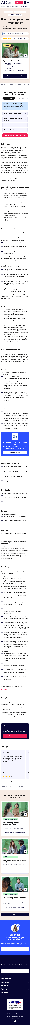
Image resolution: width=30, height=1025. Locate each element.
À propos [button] (4, 989)
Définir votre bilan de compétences (15, 135)
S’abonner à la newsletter (15, 971)
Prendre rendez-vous (15, 735)
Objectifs (13, 84)
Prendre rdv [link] (19, 2)
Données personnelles (17, 1016)
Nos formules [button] (5, 982)
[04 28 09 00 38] (25, 2)
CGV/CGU (8, 1016)
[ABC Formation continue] (6, 2)
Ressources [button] (4, 992)
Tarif (24, 84)
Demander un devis (15, 452)
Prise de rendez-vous (15, 949)
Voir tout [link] (15, 914)
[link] (22, 33)
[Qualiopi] (15, 1009)
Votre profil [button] (4, 985)
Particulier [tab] (9, 98)
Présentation (4, 84)
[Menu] (28, 2)
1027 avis (22, 38)
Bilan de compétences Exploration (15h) (11, 824)
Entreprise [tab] (21, 98)
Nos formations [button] (6, 978)
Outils (19, 84)
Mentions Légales (15, 1018)
